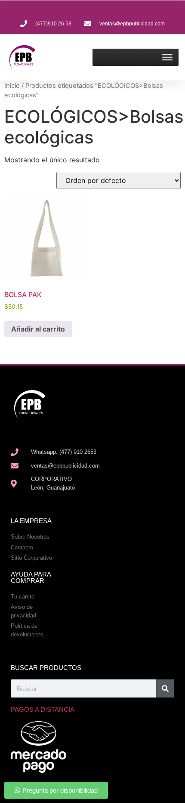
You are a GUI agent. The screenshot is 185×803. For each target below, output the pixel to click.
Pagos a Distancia (42, 709)
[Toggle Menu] (167, 57)
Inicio (12, 86)
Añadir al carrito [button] (38, 329)
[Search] (165, 688)
